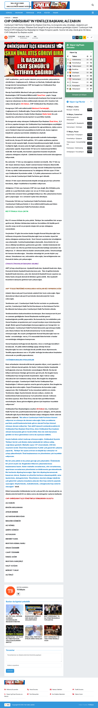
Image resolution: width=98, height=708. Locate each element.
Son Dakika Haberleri (58, 694)
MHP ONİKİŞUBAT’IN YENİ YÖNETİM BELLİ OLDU (51, 638)
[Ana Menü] (93, 13)
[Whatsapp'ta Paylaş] (80, 37)
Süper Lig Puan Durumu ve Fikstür (13, 695)
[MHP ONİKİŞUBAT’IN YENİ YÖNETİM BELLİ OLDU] (53, 630)
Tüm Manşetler (34, 694)
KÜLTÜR (47, 13)
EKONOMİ (19, 13)
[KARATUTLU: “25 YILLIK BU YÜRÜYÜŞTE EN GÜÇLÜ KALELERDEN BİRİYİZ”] (14, 630)
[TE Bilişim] (10, 591)
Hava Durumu (34, 689)
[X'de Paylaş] (77, 37)
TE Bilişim (21, 590)
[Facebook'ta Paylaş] (73, 37)
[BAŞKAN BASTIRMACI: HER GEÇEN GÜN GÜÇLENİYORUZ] (34, 609)
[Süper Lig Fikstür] (91, 102)
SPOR (39, 13)
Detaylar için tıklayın (79, 95)
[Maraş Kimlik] (50, 5)
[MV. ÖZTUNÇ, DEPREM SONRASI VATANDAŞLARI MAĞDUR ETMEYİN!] (14, 609)
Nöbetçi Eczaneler (12, 689)
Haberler (7, 17)
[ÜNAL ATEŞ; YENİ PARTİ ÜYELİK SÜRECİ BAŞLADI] (34, 630)
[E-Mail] (18, 594)
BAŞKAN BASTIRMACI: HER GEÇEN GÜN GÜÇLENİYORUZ (33, 618)
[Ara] (93, 5)
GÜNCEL (9, 13)
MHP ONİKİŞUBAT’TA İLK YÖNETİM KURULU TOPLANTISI (52, 618)
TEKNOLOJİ (30, 13)
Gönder (10, 671)
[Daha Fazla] (84, 37)
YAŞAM (55, 13)
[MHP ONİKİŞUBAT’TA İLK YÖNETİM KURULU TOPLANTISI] (53, 609)
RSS (8, 705)
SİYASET (15, 17)
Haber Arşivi (79, 694)
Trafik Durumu (79, 689)
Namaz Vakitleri (57, 689)
